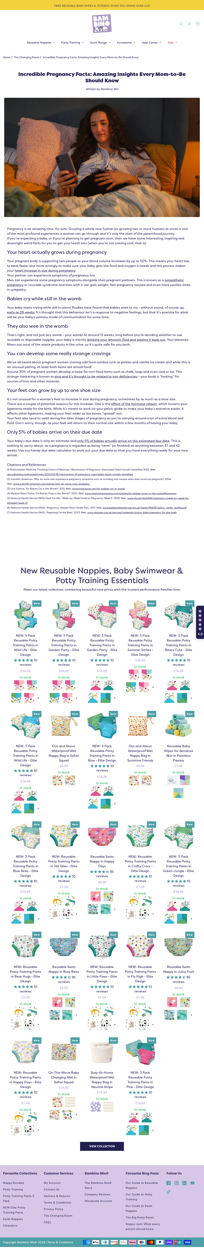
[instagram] (176, 1183)
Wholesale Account (98, 1201)
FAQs (47, 1222)
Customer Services (58, 1173)
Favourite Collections (20, 1173)
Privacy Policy (53, 1209)
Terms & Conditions (57, 1202)
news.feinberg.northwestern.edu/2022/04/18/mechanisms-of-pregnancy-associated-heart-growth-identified (70, 474)
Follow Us (174, 1173)
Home (6, 57)
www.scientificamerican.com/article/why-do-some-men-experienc (51, 483)
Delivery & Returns (57, 1196)
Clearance (10, 1225)
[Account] (189, 24)
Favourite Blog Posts (142, 1173)
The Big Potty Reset (140, 1217)
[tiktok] (168, 1192)
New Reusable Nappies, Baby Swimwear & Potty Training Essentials (102, 575)
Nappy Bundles (13, 1183)
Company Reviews (98, 1194)
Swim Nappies (13, 1219)
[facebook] (168, 1183)
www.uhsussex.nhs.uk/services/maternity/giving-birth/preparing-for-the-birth (132, 512)
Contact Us (51, 1189)
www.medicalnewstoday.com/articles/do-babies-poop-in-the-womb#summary (131, 493)
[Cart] (198, 24)
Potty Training (13, 1189)
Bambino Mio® (97, 1173)
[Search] (181, 24)
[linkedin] (184, 1183)
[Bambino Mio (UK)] (102, 24)
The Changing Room (26, 57)
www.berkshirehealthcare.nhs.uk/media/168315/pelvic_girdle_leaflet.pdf (144, 507)
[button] (24, 660)
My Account (52, 1183)
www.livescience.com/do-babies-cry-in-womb (98, 488)
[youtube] (192, 1183)
